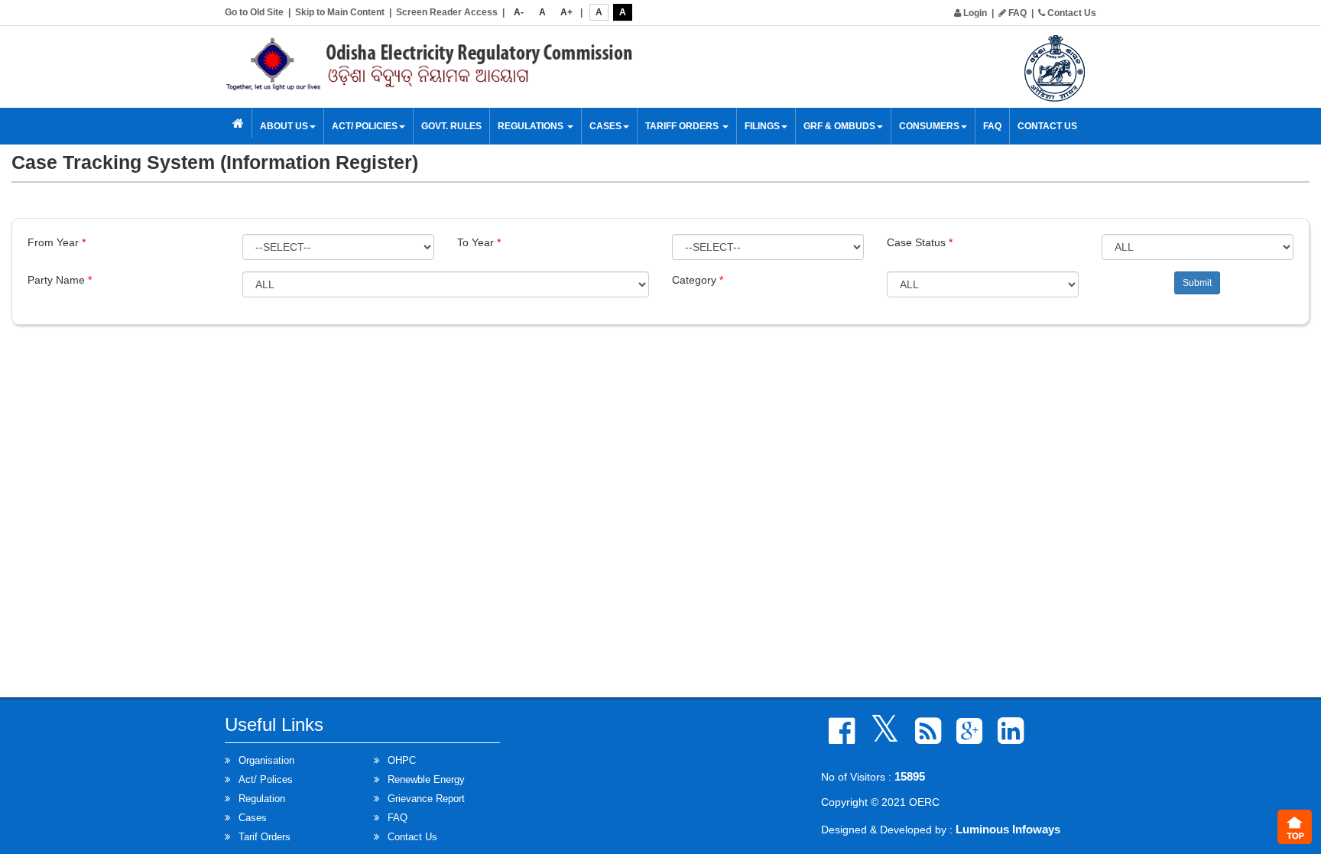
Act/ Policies (365, 126)
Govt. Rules (451, 126)
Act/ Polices (266, 779)
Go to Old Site (254, 12)
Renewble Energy (426, 779)
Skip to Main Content (340, 12)
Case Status (920, 242)
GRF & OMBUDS (839, 126)
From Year (57, 242)
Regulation (262, 798)
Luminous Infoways (1008, 829)
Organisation (266, 760)
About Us (284, 126)
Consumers (929, 126)
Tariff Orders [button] (683, 126)
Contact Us (1070, 13)
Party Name (60, 280)
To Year (479, 242)
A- (519, 12)
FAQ (1016, 13)
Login (974, 13)
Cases (253, 817)
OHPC (402, 760)
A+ (566, 12)
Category (697, 280)
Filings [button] (762, 126)
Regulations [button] (532, 126)
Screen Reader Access (447, 12)
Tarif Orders (264, 837)
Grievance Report (426, 798)
